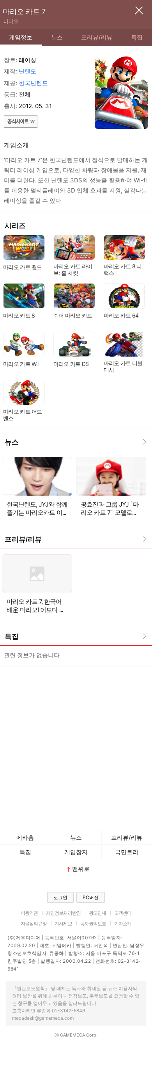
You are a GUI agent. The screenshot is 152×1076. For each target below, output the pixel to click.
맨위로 (81, 869)
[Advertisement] (76, 746)
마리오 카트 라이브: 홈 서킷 (72, 269)
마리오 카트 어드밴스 (22, 414)
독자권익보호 (93, 923)
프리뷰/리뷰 (96, 37)
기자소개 (123, 923)
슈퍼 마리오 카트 (72, 315)
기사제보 (63, 923)
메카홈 (25, 837)
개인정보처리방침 (63, 913)
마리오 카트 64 (121, 315)
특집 (137, 37)
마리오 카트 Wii (20, 363)
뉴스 (57, 37)
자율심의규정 (34, 923)
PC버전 (91, 897)
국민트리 (126, 852)
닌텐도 (27, 71)
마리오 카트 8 (19, 315)
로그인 (60, 897)
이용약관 (29, 913)
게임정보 (20, 37)
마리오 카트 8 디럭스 (123, 269)
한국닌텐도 (33, 83)
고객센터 (123, 913)
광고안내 (97, 913)
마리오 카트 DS (71, 363)
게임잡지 (76, 852)
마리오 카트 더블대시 (123, 366)
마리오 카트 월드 (22, 267)
